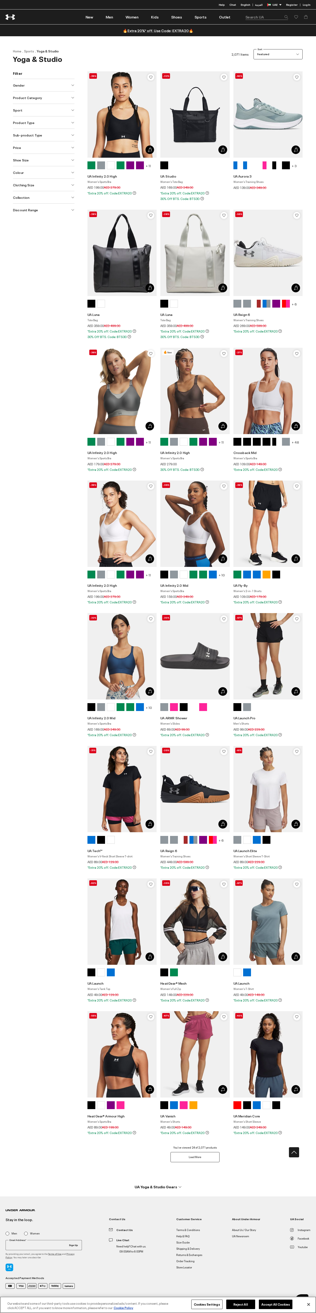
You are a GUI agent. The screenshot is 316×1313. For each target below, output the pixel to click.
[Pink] (266, 165)
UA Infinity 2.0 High (102, 176)
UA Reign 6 (241, 314)
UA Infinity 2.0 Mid (174, 585)
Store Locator (184, 1267)
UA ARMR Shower (173, 718)
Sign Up (73, 1244)
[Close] (309, 1304)
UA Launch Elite (245, 850)
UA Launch (95, 983)
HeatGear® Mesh (173, 983)
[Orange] (266, 574)
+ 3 (294, 165)
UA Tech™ (94, 850)
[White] (111, 165)
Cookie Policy (123, 1308)
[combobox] (266, 17)
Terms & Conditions (188, 1230)
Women (35, 1233)
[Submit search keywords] (285, 17)
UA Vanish (167, 1116)
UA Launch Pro (244, 718)
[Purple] (130, 165)
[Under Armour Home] (10, 17)
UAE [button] (275, 4)
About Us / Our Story (244, 1230)
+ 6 (294, 304)
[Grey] (101, 165)
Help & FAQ (183, 1236)
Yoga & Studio (48, 51)
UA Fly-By (240, 585)
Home (17, 51)
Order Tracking (185, 1261)
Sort (259, 49)
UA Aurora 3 (242, 176)
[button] (109, 16)
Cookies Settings (207, 1304)
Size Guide (183, 1242)
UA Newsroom (240, 1236)
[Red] (286, 304)
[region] (158, 1305)
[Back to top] (294, 1152)
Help (222, 4)
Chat (232, 4)
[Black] (164, 165)
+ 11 (148, 165)
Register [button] (291, 4)
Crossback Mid (245, 452)
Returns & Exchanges (189, 1255)
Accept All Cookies (275, 1304)
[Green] (91, 165)
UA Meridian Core (246, 1116)
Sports (29, 51)
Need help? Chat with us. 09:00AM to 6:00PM (131, 1248)
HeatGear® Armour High (105, 1116)
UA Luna (93, 314)
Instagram (304, 1230)
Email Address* (17, 1240)
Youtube (303, 1247)
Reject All (240, 1304)
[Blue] (237, 165)
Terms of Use (55, 1253)
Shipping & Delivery (188, 1248)
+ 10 (222, 575)
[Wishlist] (150, 77)
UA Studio (168, 176)
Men (14, 1233)
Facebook (303, 1238)
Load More (195, 1157)
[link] (89, 16)
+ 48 (295, 442)
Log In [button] (306, 4)
